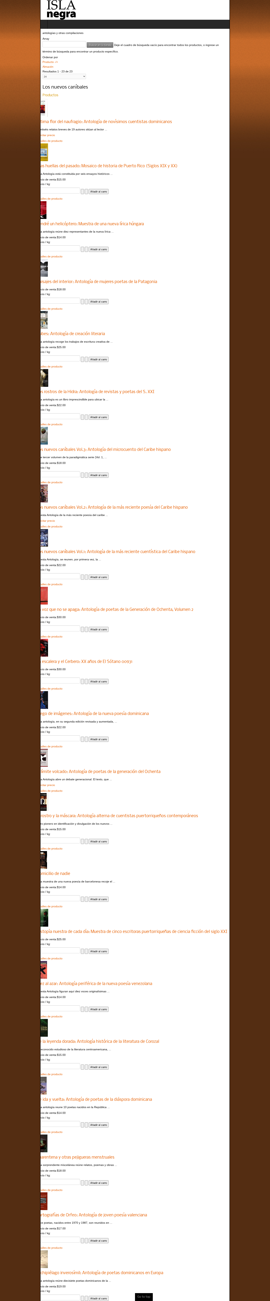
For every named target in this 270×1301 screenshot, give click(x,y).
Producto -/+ (10, 57)
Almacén (7, 62)
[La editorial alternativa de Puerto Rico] (21, 10)
